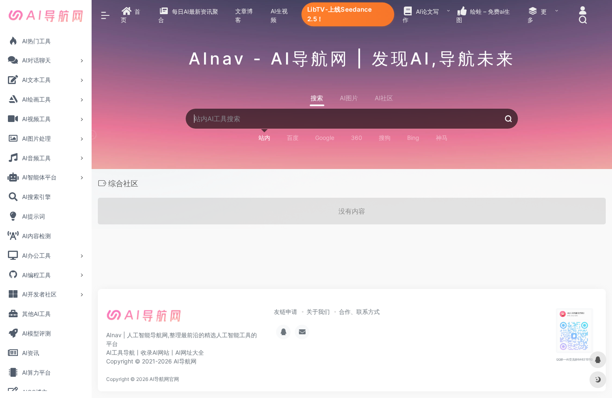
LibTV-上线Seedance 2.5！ (339, 13)
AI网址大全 (189, 352)
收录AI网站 (155, 352)
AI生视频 (279, 15)
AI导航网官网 (164, 379)
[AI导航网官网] (144, 318)
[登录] (582, 11)
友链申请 (285, 311)
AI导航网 (185, 361)
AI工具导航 (120, 352)
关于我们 (318, 311)
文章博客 (244, 15)
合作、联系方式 (359, 311)
